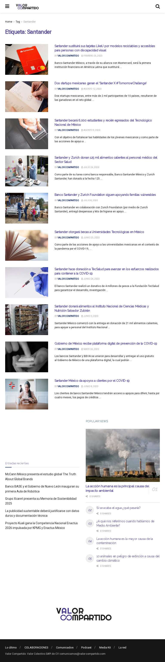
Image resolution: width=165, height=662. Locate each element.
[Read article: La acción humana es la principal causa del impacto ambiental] (123, 455)
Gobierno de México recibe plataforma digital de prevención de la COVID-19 (106, 343)
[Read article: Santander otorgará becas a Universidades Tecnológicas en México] (26, 245)
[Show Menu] (7, 6)
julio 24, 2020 (91, 167)
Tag (18, 21)
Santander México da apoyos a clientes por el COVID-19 (92, 380)
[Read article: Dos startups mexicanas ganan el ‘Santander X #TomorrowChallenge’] (26, 96)
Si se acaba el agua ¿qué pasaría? (118, 508)
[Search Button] (158, 6)
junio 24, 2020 (91, 279)
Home (8, 21)
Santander (29, 21)
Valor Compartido (68, 56)
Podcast (86, 647)
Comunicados (64, 647)
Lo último (11, 647)
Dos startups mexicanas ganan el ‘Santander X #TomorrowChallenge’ (101, 83)
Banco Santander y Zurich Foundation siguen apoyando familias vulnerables (105, 194)
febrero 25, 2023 (92, 56)
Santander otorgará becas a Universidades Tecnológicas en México (99, 232)
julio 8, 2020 (90, 200)
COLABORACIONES (36, 647)
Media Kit (105, 647)
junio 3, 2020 (90, 316)
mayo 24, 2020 (91, 349)
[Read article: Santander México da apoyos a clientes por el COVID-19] (26, 394)
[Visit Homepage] (27, 6)
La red (122, 647)
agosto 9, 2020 (91, 130)
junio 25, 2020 (91, 237)
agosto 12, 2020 (92, 89)
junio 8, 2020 (90, 386)
